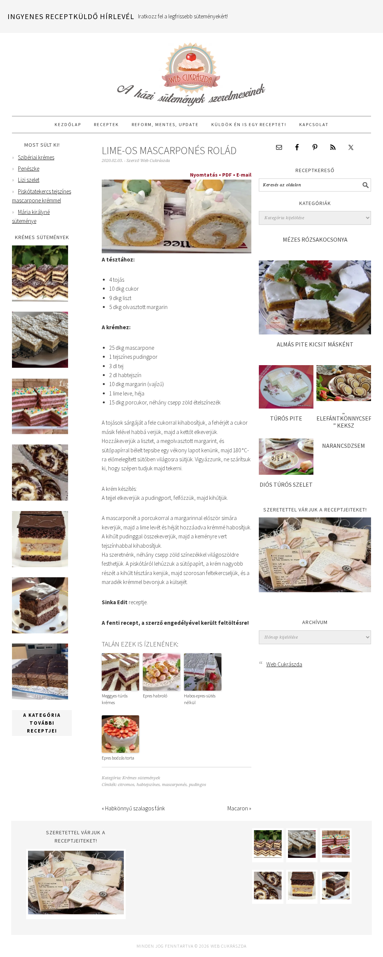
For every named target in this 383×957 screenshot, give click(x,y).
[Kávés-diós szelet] (40, 697)
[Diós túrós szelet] (286, 472)
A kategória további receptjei (42, 723)
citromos (126, 784)
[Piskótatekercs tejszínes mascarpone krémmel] (40, 498)
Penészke (28, 168)
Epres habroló (155, 695)
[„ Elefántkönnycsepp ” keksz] (343, 399)
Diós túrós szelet (286, 484)
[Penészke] (40, 365)
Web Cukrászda (191, 71)
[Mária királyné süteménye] (40, 565)
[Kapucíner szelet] (40, 631)
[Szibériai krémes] (40, 299)
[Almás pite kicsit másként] (315, 332)
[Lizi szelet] (40, 432)
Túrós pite (286, 418)
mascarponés (174, 784)
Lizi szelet (28, 179)
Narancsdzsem (343, 445)
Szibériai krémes (36, 157)
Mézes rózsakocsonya (315, 239)
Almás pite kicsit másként (315, 344)
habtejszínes (148, 784)
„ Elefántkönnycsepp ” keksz (346, 418)
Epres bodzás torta (118, 758)
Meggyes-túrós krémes (115, 699)
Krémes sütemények (141, 778)
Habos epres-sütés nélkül (199, 699)
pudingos (197, 784)
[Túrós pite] (286, 406)
